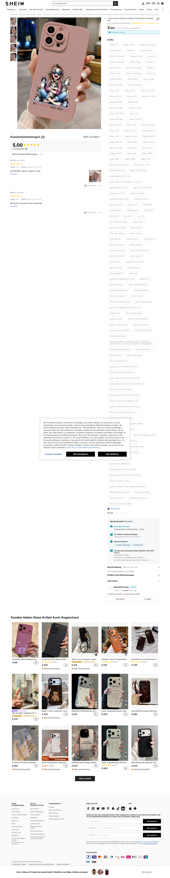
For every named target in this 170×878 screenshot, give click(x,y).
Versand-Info (34, 809)
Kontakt (51, 807)
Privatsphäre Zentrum (19, 864)
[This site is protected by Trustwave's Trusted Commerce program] (88, 862)
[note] (51, 668)
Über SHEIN (16, 812)
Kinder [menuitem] (141, 9)
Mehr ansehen (85, 778)
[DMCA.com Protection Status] (94, 862)
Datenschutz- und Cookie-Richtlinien (146, 842)
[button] (158, 3)
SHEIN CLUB (16, 833)
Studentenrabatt (17, 827)
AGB (13, 824)
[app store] (130, 810)
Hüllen (39, 14)
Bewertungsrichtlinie (19, 149)
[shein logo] (15, 3)
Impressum (15, 809)
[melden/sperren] (99, 185)
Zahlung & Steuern (55, 810)
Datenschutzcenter (151, 843)
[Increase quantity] (126, 513)
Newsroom (15, 830)
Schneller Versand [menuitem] (36, 9)
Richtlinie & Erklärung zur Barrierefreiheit (37, 837)
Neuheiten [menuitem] (23, 9)
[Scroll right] (163, 9)
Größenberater (35, 824)
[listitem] (25, 646)
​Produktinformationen (37, 834)
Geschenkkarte (54, 816)
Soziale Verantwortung (19, 815)
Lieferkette (15, 818)
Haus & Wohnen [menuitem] (130, 9)
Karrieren (15, 821)
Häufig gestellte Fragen (57, 819)
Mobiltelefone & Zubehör (27, 14)
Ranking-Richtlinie (36, 831)
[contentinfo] (123, 857)
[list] (106, 808)
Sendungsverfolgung (37, 821)
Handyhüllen (47, 14)
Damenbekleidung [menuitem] (52, 9)
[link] (148, 3)
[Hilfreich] (85, 185)
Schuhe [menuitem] (149, 9)
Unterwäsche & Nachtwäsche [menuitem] (96, 9)
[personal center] (143, 3)
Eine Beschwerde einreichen (18, 843)
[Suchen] (115, 3)
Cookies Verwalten (62, 864)
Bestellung (33, 818)
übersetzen (14, 174)
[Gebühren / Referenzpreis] (115, 28)
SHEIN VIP (15, 835)
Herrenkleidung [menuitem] (116, 9)
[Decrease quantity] (116, 513)
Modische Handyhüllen (62, 14)
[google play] (135, 810)
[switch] (41, 154)
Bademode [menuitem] (66, 9)
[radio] (113, 45)
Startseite (13, 14)
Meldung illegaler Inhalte (36, 827)
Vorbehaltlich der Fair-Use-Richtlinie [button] (127, 537)
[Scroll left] (160, 9)
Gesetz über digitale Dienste (18, 839)
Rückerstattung (35, 815)
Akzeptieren (91, 853)
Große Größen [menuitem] (77, 9)
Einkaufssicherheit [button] (121, 541)
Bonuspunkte (53, 813)
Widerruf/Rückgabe (36, 812)
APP (130, 804)
